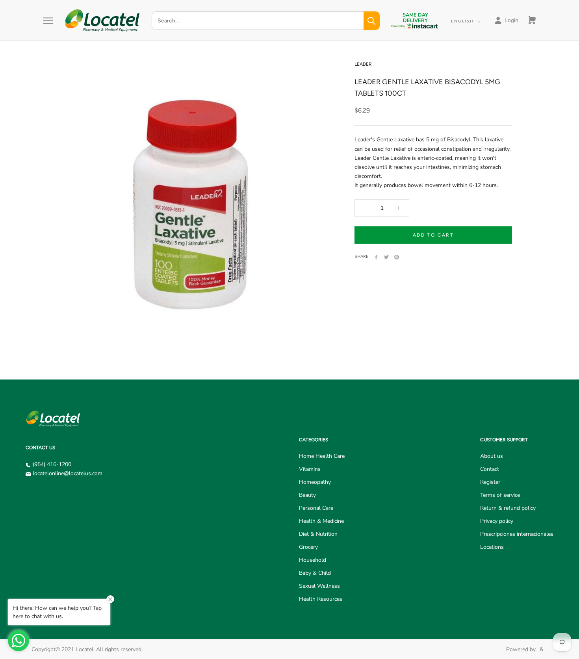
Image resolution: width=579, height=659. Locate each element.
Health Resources (320, 599)
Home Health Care (322, 456)
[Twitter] (386, 257)
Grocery (308, 547)
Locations (492, 547)
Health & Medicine (321, 521)
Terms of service (500, 495)
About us (491, 456)
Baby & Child (315, 573)
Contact (489, 469)
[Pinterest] (396, 257)
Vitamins (310, 469)
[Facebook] (376, 257)
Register (490, 482)
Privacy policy (496, 521)
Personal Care (316, 508)
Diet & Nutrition (318, 534)
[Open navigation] (48, 20)
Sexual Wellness (319, 586)
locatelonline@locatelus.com (67, 473)
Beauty (307, 495)
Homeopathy (315, 482)
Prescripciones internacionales (516, 534)
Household (312, 560)
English (462, 21)
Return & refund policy (508, 508)
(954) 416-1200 (52, 464)
